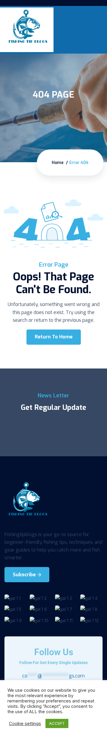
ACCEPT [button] (57, 723)
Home (58, 162)
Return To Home (54, 337)
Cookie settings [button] (25, 723)
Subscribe (25, 575)
